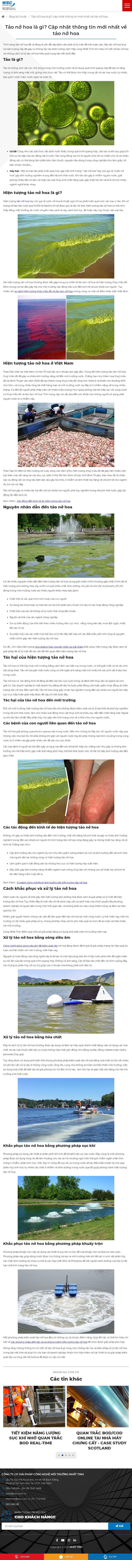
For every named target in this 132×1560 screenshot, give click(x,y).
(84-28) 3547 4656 (31, 1488)
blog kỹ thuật (18, 16)
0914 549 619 (13, 1488)
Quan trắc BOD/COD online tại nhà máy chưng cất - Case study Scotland (99, 1440)
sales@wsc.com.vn (16, 1493)
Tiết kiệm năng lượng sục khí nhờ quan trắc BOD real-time (35, 1438)
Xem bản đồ (12, 1503)
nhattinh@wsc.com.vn (18, 1498)
